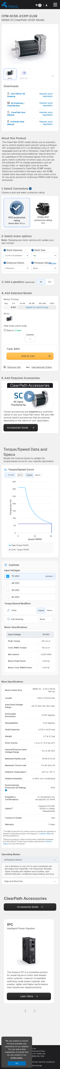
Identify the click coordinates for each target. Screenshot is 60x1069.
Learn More (26, 996)
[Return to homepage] (9, 7)
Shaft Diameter (14, 250)
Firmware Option (42, 263)
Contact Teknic (45, 834)
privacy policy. (17, 1058)
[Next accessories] (34, 1011)
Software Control (13, 860)
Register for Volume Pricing (37, 307)
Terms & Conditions (47, 1062)
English (30, 475)
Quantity (30, 334)
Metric (38, 475)
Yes (49, 282)
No (41, 282)
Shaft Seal (39, 250)
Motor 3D (23, 78)
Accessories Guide (17, 427)
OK (16, 1063)
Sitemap (38, 1065)
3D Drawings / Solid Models (15, 104)
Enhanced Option (15, 263)
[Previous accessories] (25, 1011)
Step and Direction (13, 881)
